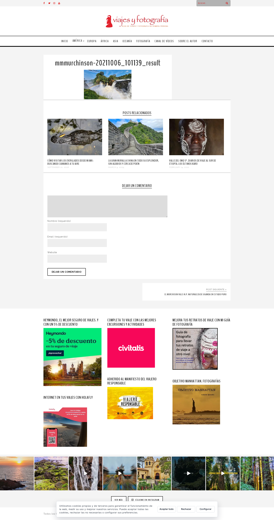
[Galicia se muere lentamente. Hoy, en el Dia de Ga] (85, 473)
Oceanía (127, 41)
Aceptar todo (167, 509)
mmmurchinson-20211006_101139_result (107, 63)
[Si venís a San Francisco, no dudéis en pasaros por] (120, 473)
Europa (91, 41)
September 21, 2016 (58, 167)
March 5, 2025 (116, 167)
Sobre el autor (187, 41)
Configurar (206, 509)
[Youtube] (60, 3)
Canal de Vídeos (164, 41)
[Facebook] (45, 3)
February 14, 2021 (179, 167)
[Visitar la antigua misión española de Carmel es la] (154, 473)
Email (57, 236)
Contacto (207, 41)
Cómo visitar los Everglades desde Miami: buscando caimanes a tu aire (70, 162)
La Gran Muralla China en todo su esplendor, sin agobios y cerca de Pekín (133, 162)
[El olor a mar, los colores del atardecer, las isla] (51, 473)
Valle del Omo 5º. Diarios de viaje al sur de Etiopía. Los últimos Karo (192, 162)
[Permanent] (74, 154)
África (105, 41)
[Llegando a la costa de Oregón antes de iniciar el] (189, 473)
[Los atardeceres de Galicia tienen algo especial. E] (17, 473)
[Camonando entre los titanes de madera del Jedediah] (223, 473)
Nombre (59, 221)
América (77, 41)
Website (52, 252)
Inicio (64, 41)
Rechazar (186, 509)
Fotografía (143, 41)
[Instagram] (55, 3)
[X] (50, 3)
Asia (115, 41)
